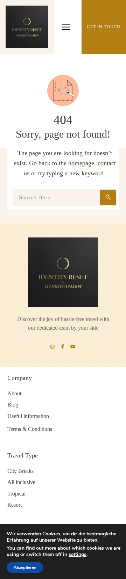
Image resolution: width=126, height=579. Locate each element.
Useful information (28, 416)
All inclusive (21, 482)
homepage (81, 163)
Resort (14, 505)
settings (77, 554)
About (14, 393)
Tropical (16, 494)
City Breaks (20, 471)
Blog (12, 405)
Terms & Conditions (29, 429)
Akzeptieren (25, 567)
